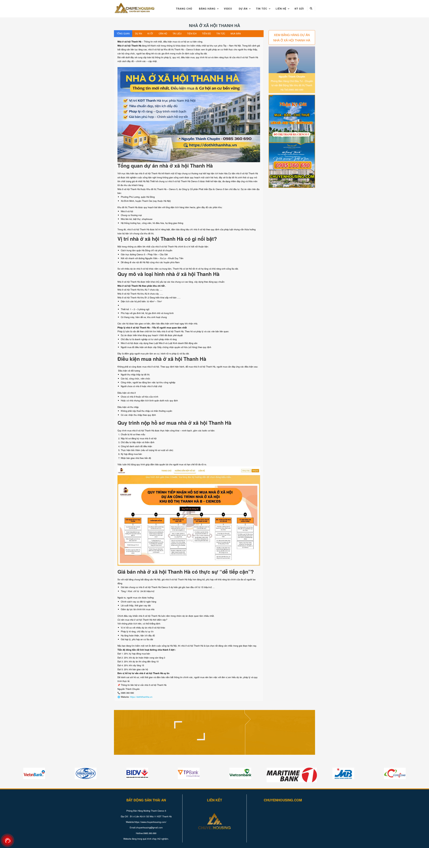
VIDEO (228, 8)
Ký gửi (299, 8)
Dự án (243, 8)
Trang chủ (184, 8)
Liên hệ (281, 8)
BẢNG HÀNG (207, 8)
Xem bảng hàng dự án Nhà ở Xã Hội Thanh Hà (291, 37)
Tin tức (261, 8)
